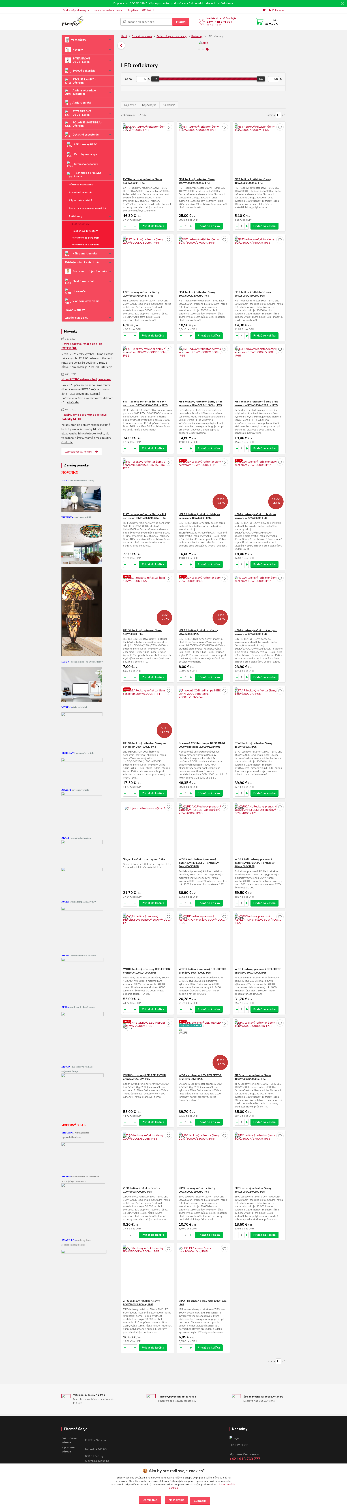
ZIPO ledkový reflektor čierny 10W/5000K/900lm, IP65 (141, 1189)
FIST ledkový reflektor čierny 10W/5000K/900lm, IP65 (253, 181)
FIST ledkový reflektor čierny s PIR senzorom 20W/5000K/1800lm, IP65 (200, 403)
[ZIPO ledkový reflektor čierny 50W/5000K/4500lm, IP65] (147, 1271)
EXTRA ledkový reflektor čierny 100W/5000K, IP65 (142, 181)
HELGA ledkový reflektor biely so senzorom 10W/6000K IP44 (199, 516)
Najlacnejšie (149, 105)
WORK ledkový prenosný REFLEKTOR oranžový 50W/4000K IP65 (258, 970)
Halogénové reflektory (85, 231)
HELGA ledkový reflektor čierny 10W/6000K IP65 (142, 632)
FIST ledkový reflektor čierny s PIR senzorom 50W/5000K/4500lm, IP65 (144, 516)
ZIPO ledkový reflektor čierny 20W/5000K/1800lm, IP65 (197, 1189)
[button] (285, 45)
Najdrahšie (168, 105)
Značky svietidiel (76, 318)
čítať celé (106, 367)
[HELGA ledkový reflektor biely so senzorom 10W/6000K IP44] (203, 484)
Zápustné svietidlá (80, 200)
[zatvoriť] (342, 4)
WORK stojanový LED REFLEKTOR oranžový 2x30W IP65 (144, 1077)
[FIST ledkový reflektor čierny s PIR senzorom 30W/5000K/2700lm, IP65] (259, 372)
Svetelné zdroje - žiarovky (89, 271)
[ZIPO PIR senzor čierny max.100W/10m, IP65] (203, 1271)
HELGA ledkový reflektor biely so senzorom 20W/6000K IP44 (255, 516)
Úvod (124, 36)
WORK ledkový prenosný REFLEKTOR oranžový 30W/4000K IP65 (202, 970)
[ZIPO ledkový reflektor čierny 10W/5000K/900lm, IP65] (147, 1158)
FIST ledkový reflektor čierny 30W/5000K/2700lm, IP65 (197, 293)
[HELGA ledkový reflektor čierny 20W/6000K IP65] (203, 601)
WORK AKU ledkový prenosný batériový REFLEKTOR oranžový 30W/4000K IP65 (254, 863)
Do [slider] (261, 79)
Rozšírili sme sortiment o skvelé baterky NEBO (84, 417)
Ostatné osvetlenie (85, 134)
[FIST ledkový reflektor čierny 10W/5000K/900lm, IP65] (259, 149)
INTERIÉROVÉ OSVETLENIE (81, 60)
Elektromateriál (83, 281)
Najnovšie (130, 105)
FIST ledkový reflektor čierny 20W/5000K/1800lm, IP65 (141, 293)
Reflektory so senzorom (85, 237)
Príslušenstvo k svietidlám (82, 262)
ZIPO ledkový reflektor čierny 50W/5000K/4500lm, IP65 (141, 1302)
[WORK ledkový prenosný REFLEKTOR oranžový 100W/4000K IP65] (147, 939)
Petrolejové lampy (85, 154)
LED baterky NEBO (85, 144)
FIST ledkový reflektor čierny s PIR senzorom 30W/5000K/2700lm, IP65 (256, 403)
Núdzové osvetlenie (81, 184)
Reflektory (75, 216)
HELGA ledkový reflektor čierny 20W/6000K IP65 (198, 632)
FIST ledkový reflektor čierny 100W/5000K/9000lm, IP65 (197, 181)
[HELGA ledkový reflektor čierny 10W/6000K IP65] (147, 601)
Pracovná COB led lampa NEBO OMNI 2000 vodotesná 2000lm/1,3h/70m (202, 745)
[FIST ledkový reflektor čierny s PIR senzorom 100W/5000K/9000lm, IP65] (147, 372)
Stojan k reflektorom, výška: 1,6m (144, 859)
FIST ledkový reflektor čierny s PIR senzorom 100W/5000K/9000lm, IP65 (145, 403)
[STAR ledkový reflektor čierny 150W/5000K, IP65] (259, 713)
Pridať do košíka (153, 226)
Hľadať (180, 22)
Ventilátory (78, 40)
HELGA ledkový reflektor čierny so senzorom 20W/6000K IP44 (144, 745)
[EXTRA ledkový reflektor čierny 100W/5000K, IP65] (147, 149)
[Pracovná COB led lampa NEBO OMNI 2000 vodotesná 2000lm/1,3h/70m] (203, 713)
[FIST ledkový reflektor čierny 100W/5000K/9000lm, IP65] (203, 149)
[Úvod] (89, 22)
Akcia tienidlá (81, 102)
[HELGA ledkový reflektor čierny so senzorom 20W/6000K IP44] (147, 713)
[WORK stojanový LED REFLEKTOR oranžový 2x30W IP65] (147, 1045)
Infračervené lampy (86, 164)
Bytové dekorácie (83, 70)
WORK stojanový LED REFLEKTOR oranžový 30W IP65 (200, 1077)
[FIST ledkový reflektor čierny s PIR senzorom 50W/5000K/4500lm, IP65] (147, 484)
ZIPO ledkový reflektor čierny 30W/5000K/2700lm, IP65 (253, 1189)
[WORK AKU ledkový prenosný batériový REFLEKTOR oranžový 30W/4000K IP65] (259, 829)
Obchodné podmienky (74, 10)
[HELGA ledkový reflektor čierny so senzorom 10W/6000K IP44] (259, 601)
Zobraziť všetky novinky (78, 451)
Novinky (77, 50)
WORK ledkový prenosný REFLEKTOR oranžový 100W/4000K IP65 (146, 970)
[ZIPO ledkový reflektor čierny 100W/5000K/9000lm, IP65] (259, 1045)
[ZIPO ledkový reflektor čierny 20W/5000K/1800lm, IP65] (203, 1158)
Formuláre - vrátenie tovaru (107, 10)
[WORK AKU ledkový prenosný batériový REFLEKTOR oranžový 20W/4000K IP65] (203, 829)
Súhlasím (200, 1501)
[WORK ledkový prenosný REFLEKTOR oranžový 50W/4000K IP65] (259, 939)
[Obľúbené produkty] (264, 10)
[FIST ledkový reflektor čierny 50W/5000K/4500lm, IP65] (259, 262)
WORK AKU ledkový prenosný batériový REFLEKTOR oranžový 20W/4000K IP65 (199, 863)
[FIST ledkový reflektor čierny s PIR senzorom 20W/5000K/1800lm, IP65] (203, 372)
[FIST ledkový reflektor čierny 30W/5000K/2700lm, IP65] (203, 262)
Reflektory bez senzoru (85, 244)
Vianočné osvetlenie (85, 301)
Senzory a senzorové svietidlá (87, 208)
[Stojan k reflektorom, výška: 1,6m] (147, 829)
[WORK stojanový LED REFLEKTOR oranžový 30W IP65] (203, 1045)
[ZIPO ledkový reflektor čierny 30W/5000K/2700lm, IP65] (259, 1158)
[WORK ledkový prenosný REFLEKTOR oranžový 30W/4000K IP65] (203, 939)
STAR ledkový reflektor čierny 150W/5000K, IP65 (253, 745)
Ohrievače (79, 291)
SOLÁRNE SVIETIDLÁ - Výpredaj (87, 124)
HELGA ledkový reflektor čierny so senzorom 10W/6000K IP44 (256, 632)
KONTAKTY (148, 10)
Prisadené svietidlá (81, 192)
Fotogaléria (132, 10)
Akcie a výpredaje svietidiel (84, 92)
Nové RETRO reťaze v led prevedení (86, 379)
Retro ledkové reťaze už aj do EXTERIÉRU (81, 346)
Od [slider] (155, 79)
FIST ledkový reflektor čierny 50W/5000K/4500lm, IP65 (253, 293)
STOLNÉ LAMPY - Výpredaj (84, 81)
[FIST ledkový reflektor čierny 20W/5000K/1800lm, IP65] (147, 262)
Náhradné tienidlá (84, 253)
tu (150, 1500)
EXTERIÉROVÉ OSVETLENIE (81, 113)
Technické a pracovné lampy (87, 174)
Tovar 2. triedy (75, 310)
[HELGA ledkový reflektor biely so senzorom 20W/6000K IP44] (259, 484)
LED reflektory (80, 224)
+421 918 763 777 (219, 22)
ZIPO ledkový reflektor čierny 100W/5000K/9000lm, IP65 (253, 1077)
